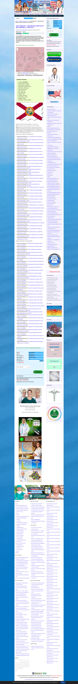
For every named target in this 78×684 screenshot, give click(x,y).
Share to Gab (25, 33)
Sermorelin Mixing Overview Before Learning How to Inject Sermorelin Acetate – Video (22, 629)
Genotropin (49, 135)
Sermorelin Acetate (50, 195)
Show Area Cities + (20, 75)
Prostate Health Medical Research (53, 187)
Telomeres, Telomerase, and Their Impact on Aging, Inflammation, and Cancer (37, 648)
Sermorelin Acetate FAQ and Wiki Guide (38, 628)
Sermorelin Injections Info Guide (21, 622)
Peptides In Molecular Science (52, 183)
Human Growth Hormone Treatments (54, 142)
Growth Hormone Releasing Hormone (54, 139)
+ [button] (17, 48)
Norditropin (49, 172)
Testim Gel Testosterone (51, 222)
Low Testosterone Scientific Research (53, 164)
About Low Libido (50, 109)
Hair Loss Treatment (51, 140)
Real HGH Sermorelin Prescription (37, 541)
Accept (63, 682)
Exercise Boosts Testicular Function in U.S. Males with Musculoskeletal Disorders (38, 512)
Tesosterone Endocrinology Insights (53, 219)
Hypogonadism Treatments (52, 146)
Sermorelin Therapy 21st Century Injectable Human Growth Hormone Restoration (37, 573)
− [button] (17, 49)
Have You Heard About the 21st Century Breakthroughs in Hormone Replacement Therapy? (38, 635)
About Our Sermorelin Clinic (49, 15)
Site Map (59, 15)
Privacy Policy (18, 547)
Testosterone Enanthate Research (53, 230)
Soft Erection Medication (51, 208)
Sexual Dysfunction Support (52, 206)
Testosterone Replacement (52, 235)
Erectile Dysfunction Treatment (52, 129)
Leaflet (35, 71)
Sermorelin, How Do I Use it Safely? (37, 620)
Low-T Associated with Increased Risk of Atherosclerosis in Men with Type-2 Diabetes (22, 603)
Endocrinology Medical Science (52, 128)
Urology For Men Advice (51, 244)
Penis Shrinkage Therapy (51, 181)
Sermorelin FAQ (42, 15)
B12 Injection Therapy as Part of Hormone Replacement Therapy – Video (21, 588)
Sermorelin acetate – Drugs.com (21, 614)
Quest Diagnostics (26, 73)
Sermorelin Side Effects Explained (21, 633)
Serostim (49, 205)
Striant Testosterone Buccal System (53, 214)
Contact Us (56, 15)
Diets (48, 126)
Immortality (49, 150)
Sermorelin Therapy (50, 202)
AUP (40, 682)
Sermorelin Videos (50, 203)
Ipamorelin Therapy (50, 153)
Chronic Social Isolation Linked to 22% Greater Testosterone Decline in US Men (38, 516)
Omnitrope (49, 175)
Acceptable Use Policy (20, 546)
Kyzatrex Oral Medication (51, 156)
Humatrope (49, 145)
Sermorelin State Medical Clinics (23, 15)
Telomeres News (50, 217)
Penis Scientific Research (51, 179)
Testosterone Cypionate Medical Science (54, 224)
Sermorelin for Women (20, 617)
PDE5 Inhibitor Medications (52, 178)
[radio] (26, 410)
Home (16, 15)
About (52, 679)
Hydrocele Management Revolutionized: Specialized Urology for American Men (38, 521)
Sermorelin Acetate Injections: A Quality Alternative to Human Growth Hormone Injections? (38, 602)
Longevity (49, 161)
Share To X (19, 33)
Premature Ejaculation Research (53, 184)
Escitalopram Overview (51, 131)
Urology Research (50, 246)
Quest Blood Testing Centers (24, 21)
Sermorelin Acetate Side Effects (21, 631)
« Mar (16, 669)
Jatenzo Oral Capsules (51, 154)
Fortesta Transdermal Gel (51, 134)
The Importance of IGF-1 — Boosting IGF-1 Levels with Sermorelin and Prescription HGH (37, 532)
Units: (55, 349)
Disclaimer (25, 682)
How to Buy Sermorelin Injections (34, 15)
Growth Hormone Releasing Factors (53, 137)
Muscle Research (50, 168)
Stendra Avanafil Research (51, 213)
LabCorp (24, 72)
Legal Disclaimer (19, 544)
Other (48, 176)
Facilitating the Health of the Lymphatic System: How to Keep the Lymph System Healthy (23, 651)
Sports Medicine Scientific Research (53, 209)
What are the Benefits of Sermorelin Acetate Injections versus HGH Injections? (37, 618)
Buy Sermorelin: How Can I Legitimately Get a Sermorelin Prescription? (36, 595)
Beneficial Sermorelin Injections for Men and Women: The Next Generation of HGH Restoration (38, 554)
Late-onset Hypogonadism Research (53, 159)
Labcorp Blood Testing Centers (52, 157)
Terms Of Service (19, 549)
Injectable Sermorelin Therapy (21, 600)
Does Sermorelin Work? (35, 587)
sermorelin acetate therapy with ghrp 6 (22, 578)
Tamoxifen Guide (50, 216)
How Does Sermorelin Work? (36, 598)
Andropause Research (51, 115)
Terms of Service (40, 679)
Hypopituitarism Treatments (52, 148)
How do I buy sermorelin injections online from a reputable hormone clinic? (37, 591)
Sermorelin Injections (51, 198)
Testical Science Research (51, 220)
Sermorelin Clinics (50, 197)
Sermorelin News (50, 200)
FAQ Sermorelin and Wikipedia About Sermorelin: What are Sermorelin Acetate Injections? (37, 584)
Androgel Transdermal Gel (52, 113)
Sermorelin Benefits (19, 616)
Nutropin (49, 173)
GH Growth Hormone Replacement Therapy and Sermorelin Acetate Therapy (22, 568)
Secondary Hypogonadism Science (53, 192)
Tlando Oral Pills (50, 242)
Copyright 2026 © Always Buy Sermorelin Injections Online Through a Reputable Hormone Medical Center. (34, 675)
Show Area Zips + (29, 75)
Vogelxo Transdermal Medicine (52, 249)
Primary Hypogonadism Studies (53, 186)
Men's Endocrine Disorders (52, 165)
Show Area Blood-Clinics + (38, 75)
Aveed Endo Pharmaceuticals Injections (54, 117)
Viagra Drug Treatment (51, 247)
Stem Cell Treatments (51, 211)
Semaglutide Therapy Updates (52, 194)
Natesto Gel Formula (51, 170)
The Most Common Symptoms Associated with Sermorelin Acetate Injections (22, 636)
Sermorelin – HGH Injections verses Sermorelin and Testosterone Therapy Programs (38, 562)
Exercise (48, 132)
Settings (54, 682)
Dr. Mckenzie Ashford (24, 30)
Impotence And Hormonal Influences (53, 151)
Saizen (48, 190)
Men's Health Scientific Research (53, 167)
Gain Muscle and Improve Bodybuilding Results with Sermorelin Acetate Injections (38, 607)
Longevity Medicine (50, 162)
